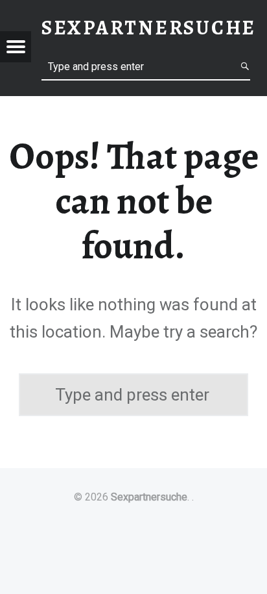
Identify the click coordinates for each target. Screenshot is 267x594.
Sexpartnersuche (149, 497)
